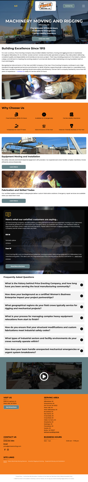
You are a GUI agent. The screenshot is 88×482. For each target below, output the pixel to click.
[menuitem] (6, 461)
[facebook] (5, 449)
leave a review (63, 226)
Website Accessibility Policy (66, 476)
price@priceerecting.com (12, 446)
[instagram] (8, 449)
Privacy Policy (19, 476)
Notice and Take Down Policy (53, 476)
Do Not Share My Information (30, 476)
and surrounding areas (51, 432)
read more (78, 256)
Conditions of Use (42, 476)
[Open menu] (83, 6)
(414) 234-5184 (9, 441)
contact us (20, 71)
